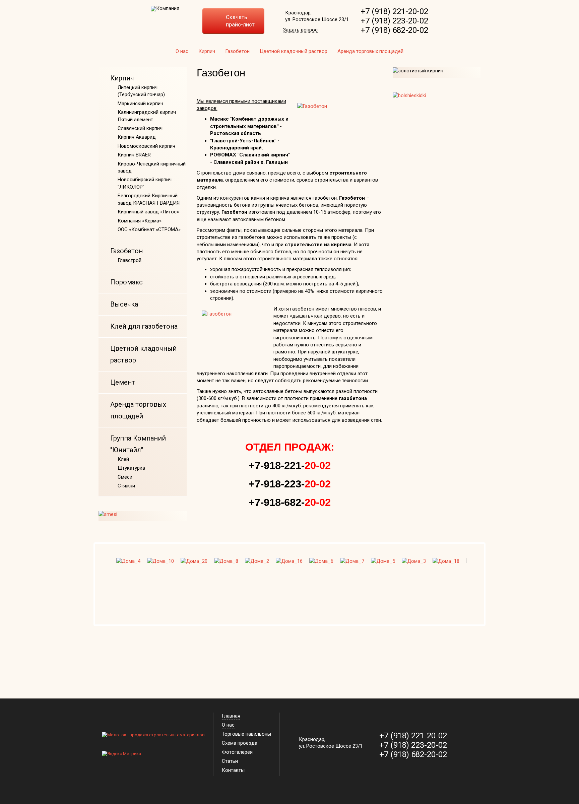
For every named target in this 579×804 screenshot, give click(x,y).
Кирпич (206, 51)
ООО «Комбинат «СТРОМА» (149, 229)
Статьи (230, 761)
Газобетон (237, 51)
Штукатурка (131, 468)
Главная (231, 716)
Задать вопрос (300, 30)
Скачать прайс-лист (240, 21)
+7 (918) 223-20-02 (394, 21)
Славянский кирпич (140, 128)
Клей (123, 459)
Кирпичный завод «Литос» (148, 212)
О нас (182, 51)
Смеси (125, 477)
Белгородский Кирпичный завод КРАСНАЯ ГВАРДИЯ (149, 199)
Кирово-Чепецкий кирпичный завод (152, 167)
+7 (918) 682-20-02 (394, 30)
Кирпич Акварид (137, 137)
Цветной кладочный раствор (293, 51)
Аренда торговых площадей (370, 51)
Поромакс (126, 282)
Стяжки (126, 486)
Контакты (233, 770)
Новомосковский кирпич (146, 146)
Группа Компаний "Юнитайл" (138, 444)
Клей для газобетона (144, 326)
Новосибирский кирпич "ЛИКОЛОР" (145, 183)
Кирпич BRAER (134, 155)
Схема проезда (239, 743)
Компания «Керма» (140, 221)
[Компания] (165, 8)
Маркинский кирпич (140, 103)
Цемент (122, 382)
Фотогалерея (237, 752)
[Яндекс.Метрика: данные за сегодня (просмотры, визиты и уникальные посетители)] (121, 754)
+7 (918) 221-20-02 (394, 11)
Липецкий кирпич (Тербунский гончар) (141, 90)
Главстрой (129, 260)
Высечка (124, 304)
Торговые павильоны (246, 734)
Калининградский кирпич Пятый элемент (147, 115)
